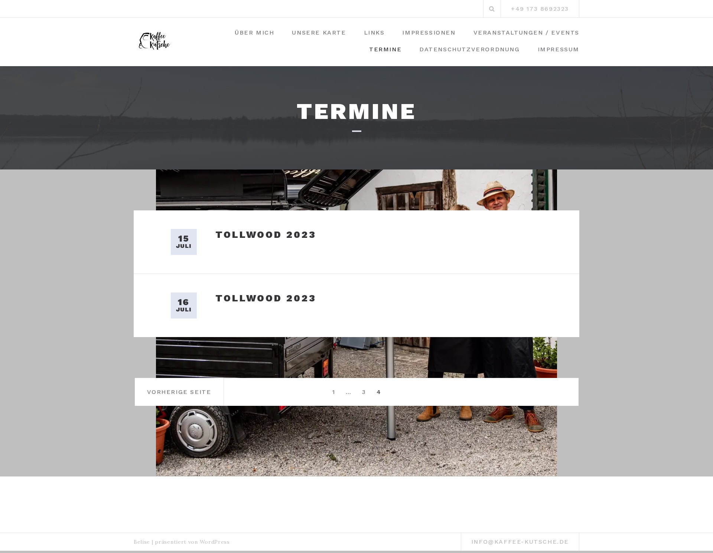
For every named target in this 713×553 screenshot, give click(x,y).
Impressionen (428, 32)
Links (374, 32)
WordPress (215, 542)
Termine (385, 49)
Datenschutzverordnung (469, 49)
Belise (142, 542)
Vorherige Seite (179, 391)
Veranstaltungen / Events (526, 32)
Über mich (254, 32)
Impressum (558, 49)
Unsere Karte (319, 32)
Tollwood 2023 (265, 234)
